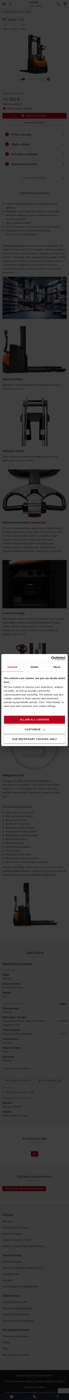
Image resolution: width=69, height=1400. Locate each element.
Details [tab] (35, 667)
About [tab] (56, 667)
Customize (33, 729)
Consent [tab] (12, 667)
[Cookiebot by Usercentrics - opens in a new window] (51, 658)
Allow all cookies (34, 719)
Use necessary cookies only (34, 739)
